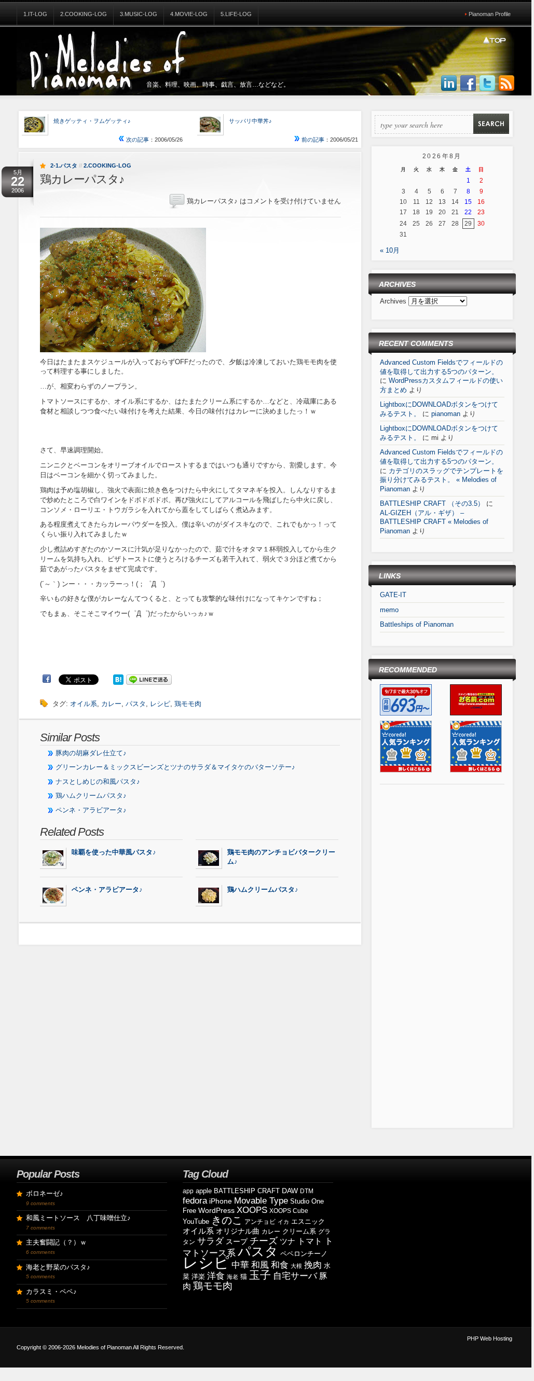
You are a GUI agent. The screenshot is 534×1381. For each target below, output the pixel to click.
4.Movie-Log (189, 14)
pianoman (445, 414)
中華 (240, 1265)
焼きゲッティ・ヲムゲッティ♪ (92, 121)
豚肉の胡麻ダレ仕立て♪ (91, 753)
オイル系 (83, 704)
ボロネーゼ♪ (44, 1193)
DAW (290, 1190)
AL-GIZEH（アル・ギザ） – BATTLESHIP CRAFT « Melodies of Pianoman (434, 522)
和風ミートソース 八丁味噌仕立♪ (78, 1218)
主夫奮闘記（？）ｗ (56, 1242)
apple (204, 1191)
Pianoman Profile (490, 14)
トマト (309, 1241)
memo (389, 610)
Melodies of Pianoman (104, 1347)
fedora (195, 1200)
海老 (232, 1277)
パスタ (136, 704)
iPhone (220, 1201)
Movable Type (261, 1201)
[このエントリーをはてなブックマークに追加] (118, 679)
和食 (280, 1265)
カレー (111, 704)
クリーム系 (299, 1231)
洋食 (216, 1276)
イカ (283, 1222)
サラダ (210, 1241)
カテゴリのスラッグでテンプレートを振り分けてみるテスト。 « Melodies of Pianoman (441, 480)
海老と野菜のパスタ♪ (58, 1267)
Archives (394, 301)
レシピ (160, 704)
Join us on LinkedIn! (449, 83)
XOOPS (252, 1210)
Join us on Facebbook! (468, 83)
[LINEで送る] (149, 679)
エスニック (308, 1221)
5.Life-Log (236, 14)
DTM (306, 1191)
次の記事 (137, 139)
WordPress (216, 1210)
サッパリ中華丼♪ (250, 121)
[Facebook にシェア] (47, 679)
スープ (237, 1241)
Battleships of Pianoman (417, 624)
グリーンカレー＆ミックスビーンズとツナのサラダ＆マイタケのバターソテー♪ (175, 767)
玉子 (260, 1275)
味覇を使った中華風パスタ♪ (114, 852)
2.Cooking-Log (83, 14)
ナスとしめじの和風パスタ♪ (98, 781)
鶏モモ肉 (187, 704)
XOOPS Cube (288, 1210)
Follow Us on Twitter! (487, 83)
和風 (260, 1265)
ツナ (287, 1241)
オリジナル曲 (237, 1231)
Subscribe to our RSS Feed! (506, 83)
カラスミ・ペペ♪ (51, 1291)
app (188, 1191)
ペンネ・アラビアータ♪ (91, 810)
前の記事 (312, 139)
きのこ (226, 1220)
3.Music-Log (138, 14)
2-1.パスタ (63, 165)
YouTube (196, 1221)
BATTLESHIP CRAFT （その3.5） (432, 503)
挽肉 (313, 1265)
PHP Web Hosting (489, 1338)
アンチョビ (260, 1221)
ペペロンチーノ (303, 1254)
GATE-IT (393, 595)
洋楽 (198, 1276)
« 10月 (390, 250)
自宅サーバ (295, 1276)
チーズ (264, 1241)
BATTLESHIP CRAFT (247, 1191)
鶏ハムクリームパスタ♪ (91, 795)
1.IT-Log (35, 14)
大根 (296, 1266)
